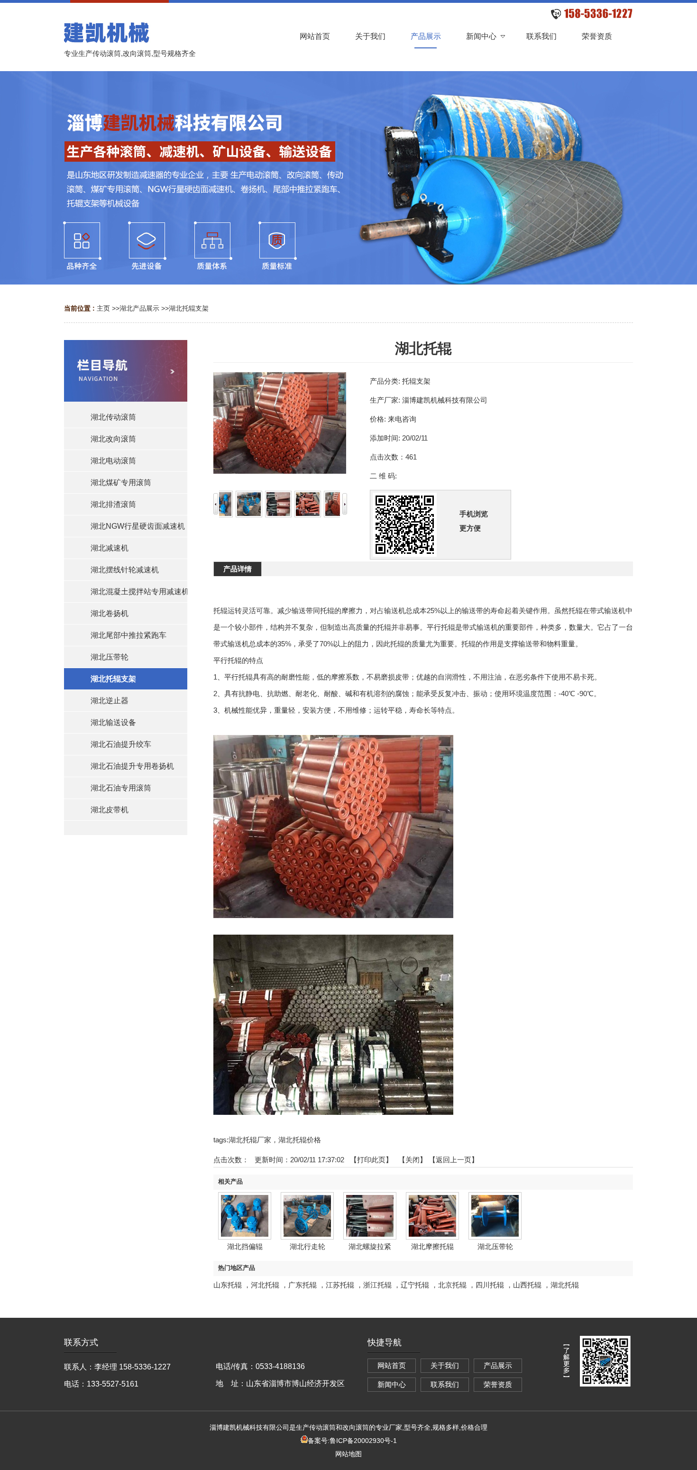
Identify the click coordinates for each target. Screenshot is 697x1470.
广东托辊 (302, 1285)
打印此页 (371, 1160)
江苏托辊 (340, 1285)
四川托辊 (490, 1285)
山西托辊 (527, 1285)
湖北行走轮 (307, 1246)
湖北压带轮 (495, 1246)
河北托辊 (265, 1285)
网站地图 (348, 1454)
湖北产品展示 (139, 308)
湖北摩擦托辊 (432, 1246)
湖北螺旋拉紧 (369, 1246)
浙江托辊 (377, 1285)
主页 (103, 308)
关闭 (412, 1160)
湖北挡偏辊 (245, 1246)
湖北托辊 (564, 1285)
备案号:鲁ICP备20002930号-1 (352, 1440)
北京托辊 (452, 1285)
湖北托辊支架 (189, 308)
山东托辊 (227, 1285)
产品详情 (237, 569)
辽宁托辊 (415, 1285)
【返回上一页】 (453, 1160)
